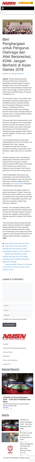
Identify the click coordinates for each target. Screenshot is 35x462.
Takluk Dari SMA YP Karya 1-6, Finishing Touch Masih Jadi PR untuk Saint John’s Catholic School (17, 267)
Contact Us (6, 364)
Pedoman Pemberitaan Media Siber (14, 348)
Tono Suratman (25, 251)
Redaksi (5, 344)
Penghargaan (7, 251)
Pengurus (15, 251)
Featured (22, 243)
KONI (27, 243)
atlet (20, 246)
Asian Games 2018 (17, 183)
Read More (5, 407)
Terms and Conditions (10, 360)
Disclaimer (6, 356)
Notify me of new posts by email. (15, 319)
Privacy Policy (7, 352)
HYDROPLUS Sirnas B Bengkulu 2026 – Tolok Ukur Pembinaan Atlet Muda (17, 399)
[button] (2, 8)
